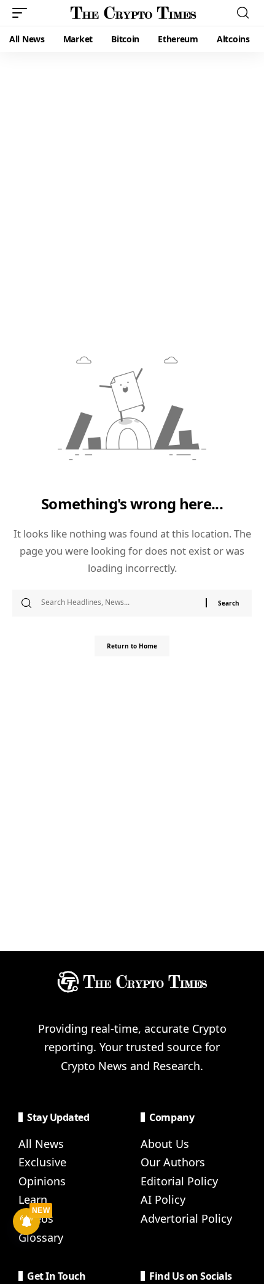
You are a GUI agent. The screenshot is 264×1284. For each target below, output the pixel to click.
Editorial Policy (179, 1181)
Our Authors (173, 1162)
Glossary (40, 1237)
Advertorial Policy (186, 1218)
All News (41, 1143)
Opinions (42, 1181)
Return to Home (132, 646)
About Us (165, 1143)
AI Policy (163, 1199)
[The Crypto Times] (133, 13)
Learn (32, 1199)
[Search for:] (119, 603)
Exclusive (42, 1162)
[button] (22, 13)
